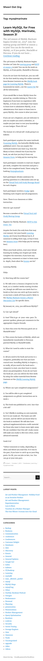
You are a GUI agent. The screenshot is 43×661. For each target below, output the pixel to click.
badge (27, 191)
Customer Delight (12, 542)
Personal (8, 601)
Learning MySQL (10, 143)
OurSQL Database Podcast (15, 593)
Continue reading (11, 56)
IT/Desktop (9, 570)
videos (7, 649)
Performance (10, 598)
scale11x (8, 621)
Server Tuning (11, 627)
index (7, 565)
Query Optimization (13, 615)
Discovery (9, 551)
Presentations (10, 610)
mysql (7, 582)
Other (7, 590)
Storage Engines (11, 629)
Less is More (10, 506)
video (7, 646)
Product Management (14, 612)
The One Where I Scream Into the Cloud (21, 512)
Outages (8, 596)
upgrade (8, 643)
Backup (8, 528)
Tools (7, 638)
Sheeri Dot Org (12, 7)
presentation (10, 607)
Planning (8, 604)
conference (9, 537)
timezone (9, 635)
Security (8, 624)
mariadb (8, 576)
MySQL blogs (10, 584)
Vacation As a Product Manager (17, 509)
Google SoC (9, 562)
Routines (8, 618)
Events (8, 553)
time (7, 632)
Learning (34, 463)
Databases (26, 463)
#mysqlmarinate (17, 171)
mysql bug (9, 587)
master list (31, 87)
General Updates (11, 559)
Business (8, 531)
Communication (11, 534)
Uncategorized (11, 641)
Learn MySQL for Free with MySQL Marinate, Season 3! (19, 31)
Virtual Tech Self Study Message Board (24, 182)
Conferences (10, 539)
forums (26, 261)
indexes (8, 567)
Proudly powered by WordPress (24, 657)
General (8, 556)
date (7, 548)
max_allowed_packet (14, 579)
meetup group (25, 64)
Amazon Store (9, 157)
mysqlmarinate (8, 465)
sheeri (8, 463)
